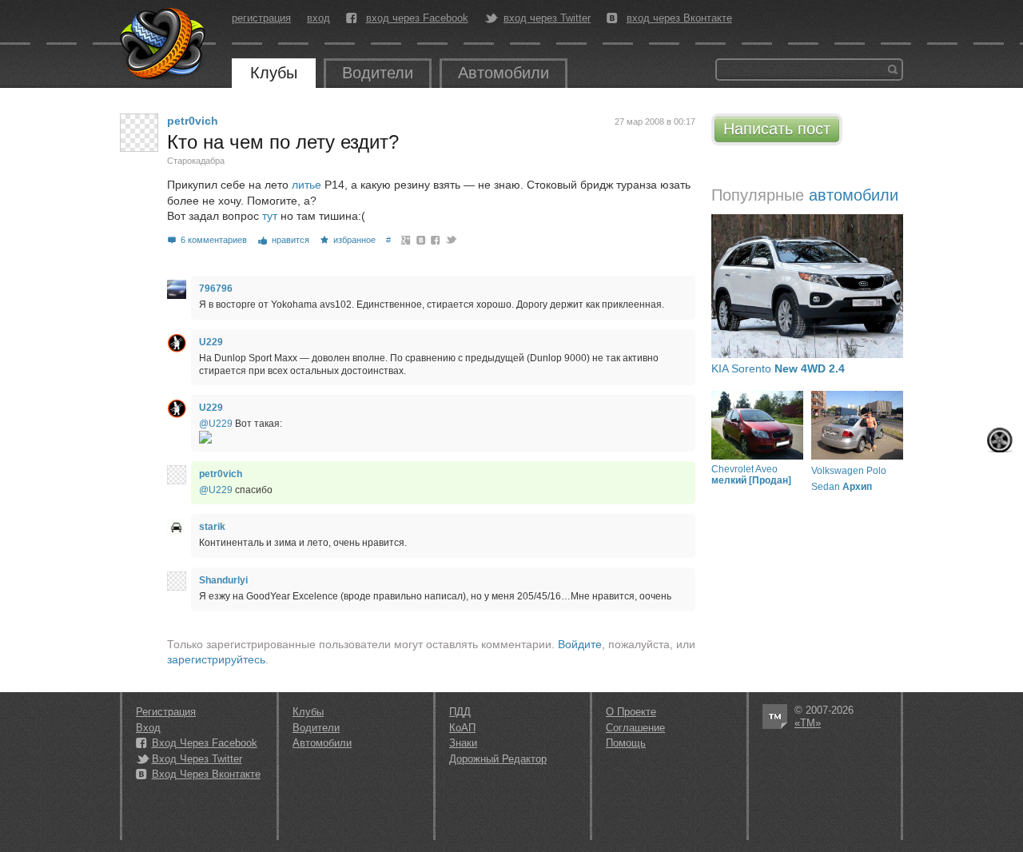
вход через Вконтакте (679, 18)
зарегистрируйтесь (216, 659)
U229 (211, 342)
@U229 (216, 423)
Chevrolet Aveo (751, 475)
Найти (893, 69)
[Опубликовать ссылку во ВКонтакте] (421, 240)
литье (306, 184)
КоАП (462, 728)
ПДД (460, 712)
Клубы (273, 73)
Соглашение (635, 728)
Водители (377, 73)
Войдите (580, 644)
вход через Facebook (417, 18)
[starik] (176, 527)
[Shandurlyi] (176, 581)
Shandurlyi (223, 580)
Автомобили (503, 73)
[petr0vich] (139, 132)
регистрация (261, 18)
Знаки (463, 743)
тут (269, 215)
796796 (216, 288)
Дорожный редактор (498, 759)
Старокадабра (196, 160)
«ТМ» (807, 723)
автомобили (853, 195)
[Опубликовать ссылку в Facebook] (436, 240)
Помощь (626, 743)
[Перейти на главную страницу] (164, 44)
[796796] (176, 289)
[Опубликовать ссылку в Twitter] (450, 240)
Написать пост (776, 128)
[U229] (176, 342)
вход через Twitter (547, 18)
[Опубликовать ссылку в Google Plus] (406, 240)
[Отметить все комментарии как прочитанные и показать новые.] (1000, 440)
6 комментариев (214, 240)
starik (212, 526)
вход (318, 18)
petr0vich (192, 120)
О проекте (631, 712)
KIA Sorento (778, 368)
